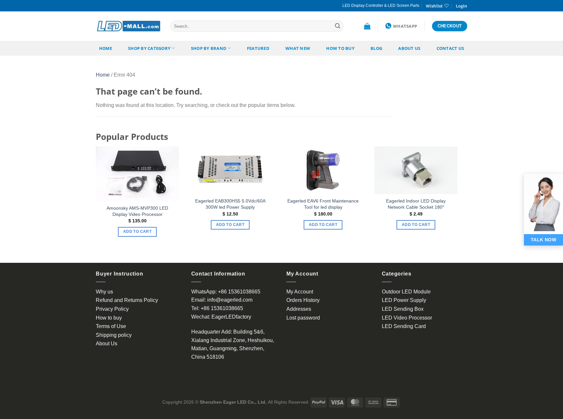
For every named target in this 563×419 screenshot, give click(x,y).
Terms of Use (111, 326)
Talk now (543, 239)
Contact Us (450, 48)
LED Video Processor (407, 318)
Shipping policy (114, 335)
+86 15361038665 (239, 291)
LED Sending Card (404, 326)
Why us (104, 291)
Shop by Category (149, 48)
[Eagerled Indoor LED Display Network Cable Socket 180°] (415, 170)
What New (297, 48)
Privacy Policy (112, 309)
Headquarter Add (211, 332)
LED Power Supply (404, 300)
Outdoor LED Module (406, 291)
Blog (376, 48)
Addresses (298, 309)
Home (105, 48)
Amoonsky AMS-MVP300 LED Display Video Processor (137, 211)
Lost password (303, 318)
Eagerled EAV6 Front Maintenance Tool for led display (323, 204)
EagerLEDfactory (231, 317)
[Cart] (367, 26)
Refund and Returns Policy (127, 300)
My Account (299, 291)
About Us (409, 48)
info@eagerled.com (230, 300)
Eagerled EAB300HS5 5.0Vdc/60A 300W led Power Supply (230, 204)
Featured (258, 48)
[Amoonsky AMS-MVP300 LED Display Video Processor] (137, 173)
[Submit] (337, 26)
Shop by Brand (208, 48)
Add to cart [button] (137, 231)
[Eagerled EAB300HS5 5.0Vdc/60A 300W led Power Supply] (230, 170)
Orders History (303, 300)
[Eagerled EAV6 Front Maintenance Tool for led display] (323, 170)
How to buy (340, 48)
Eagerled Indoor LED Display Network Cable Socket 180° (416, 204)
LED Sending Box (403, 309)
